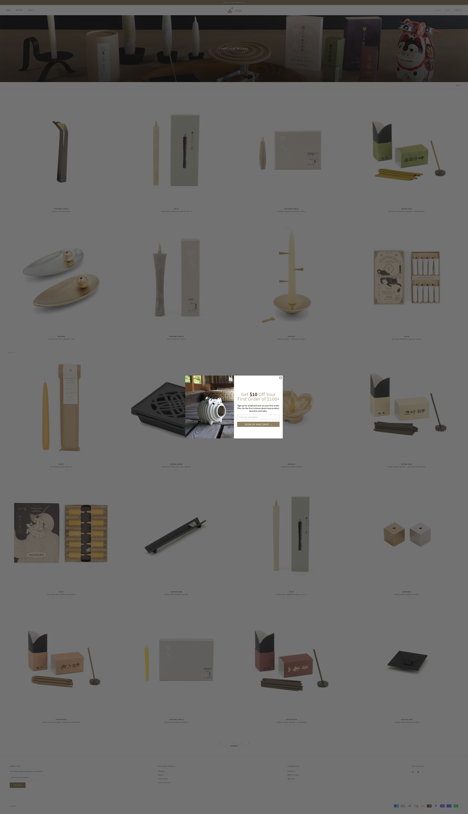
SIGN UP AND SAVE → (258, 424)
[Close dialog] (280, 378)
